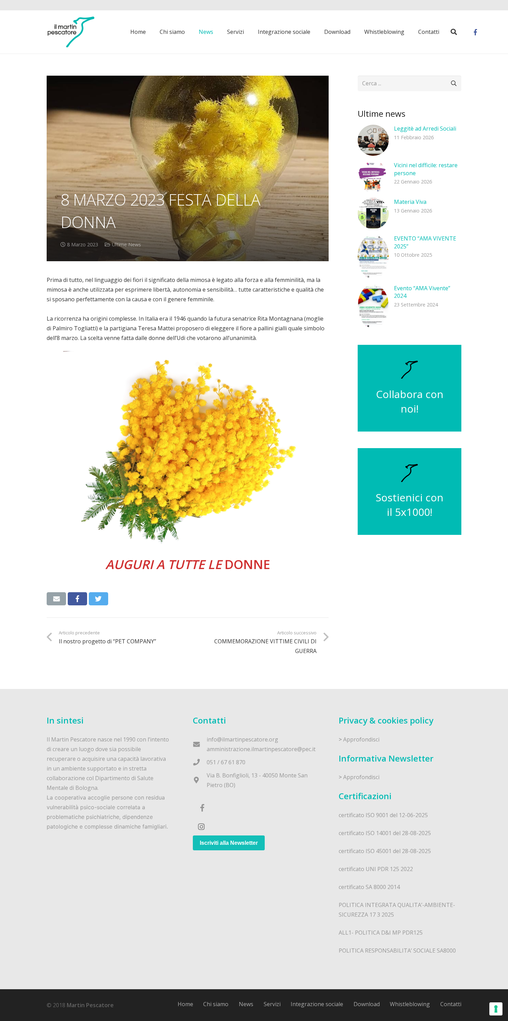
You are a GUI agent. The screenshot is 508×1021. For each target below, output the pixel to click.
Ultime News (126, 244)
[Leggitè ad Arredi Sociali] (373, 140)
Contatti (450, 1004)
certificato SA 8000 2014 (369, 887)
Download (367, 1004)
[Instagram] (201, 826)
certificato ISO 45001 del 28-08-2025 (385, 851)
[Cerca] (453, 32)
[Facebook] (475, 32)
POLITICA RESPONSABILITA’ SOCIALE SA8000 (397, 950)
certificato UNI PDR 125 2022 (376, 869)
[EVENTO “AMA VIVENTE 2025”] (373, 256)
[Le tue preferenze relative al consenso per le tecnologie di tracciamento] (495, 1008)
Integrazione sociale (317, 1004)
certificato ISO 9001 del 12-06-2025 (383, 815)
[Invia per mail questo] (56, 598)
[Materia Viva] (373, 213)
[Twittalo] (98, 598)
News (246, 1004)
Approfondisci (361, 739)
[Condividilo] (77, 598)
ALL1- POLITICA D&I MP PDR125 (381, 932)
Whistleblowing (410, 1004)
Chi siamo (215, 1004)
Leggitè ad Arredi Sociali (425, 128)
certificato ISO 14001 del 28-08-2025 (385, 833)
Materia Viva (410, 202)
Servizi (272, 1004)
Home (185, 1004)
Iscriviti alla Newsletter (229, 843)
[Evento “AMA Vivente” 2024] (373, 306)
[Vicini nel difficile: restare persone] (373, 176)
